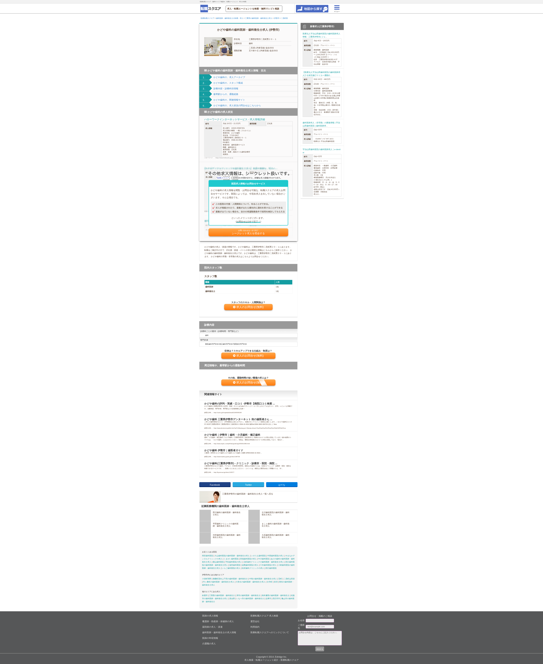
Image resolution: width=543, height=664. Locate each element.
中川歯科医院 (264, 559)
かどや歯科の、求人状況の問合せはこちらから (237, 105)
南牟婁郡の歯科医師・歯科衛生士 (276, 595)
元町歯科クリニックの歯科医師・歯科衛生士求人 (264, 562)
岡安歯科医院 (208, 556)
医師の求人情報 (210, 616)
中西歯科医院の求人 (276, 556)
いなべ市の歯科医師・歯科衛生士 (250, 598)
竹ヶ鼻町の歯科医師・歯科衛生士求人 (219, 582)
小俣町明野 (207, 579)
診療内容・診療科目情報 (225, 88)
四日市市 (277, 598)
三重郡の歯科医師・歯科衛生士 (222, 595)
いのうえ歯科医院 (258, 556)
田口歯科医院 (271, 568)
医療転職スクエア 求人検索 (264, 616)
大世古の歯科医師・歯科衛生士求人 (251, 582)
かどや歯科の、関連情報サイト (229, 100)
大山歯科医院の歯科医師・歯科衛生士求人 (232, 556)
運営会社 (254, 621)
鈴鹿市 (205, 595)
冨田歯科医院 (235, 565)
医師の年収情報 (210, 638)
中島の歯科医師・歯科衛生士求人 (263, 579)
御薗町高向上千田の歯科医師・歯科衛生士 (230, 579)
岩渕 (276, 582)
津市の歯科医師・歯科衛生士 (248, 595)
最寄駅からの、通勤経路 (225, 94)
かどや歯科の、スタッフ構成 (228, 83)
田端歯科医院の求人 (248, 559)
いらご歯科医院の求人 (231, 568)
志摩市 (269, 598)
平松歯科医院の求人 (234, 562)
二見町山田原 (289, 579)
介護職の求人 (209, 643)
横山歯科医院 (218, 562)
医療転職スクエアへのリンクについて (269, 632)
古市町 (270, 582)
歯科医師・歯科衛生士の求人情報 (219, 632)
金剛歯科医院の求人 (250, 565)
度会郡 (232, 598)
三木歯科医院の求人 (268, 565)
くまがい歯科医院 (231, 559)
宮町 (280, 579)
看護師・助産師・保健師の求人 (218, 621)
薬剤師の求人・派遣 (212, 627)
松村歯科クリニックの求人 (253, 568)
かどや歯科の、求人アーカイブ (229, 77)
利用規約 (254, 627)
